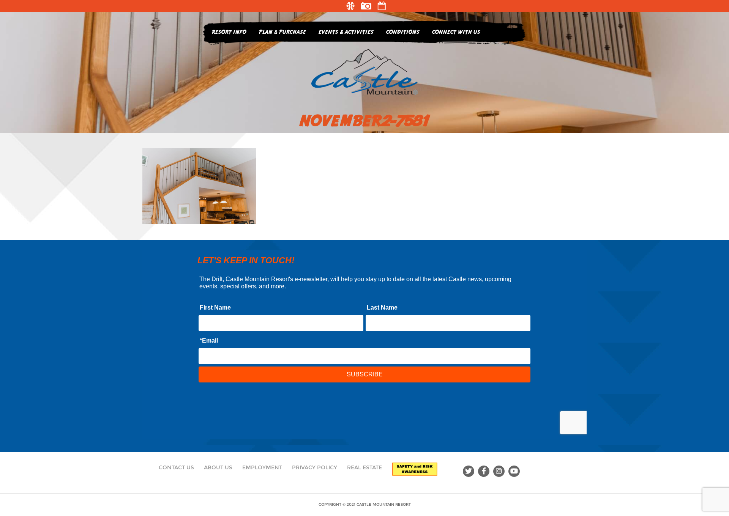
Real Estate (364, 467)
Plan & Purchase (282, 31)
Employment (262, 467)
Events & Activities (346, 31)
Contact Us (176, 467)
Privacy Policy (314, 467)
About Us (218, 467)
